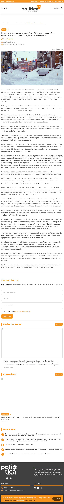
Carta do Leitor (49, 1)
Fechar (57, 498)
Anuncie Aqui (59, 1)
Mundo (4, 29)
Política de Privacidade (22, 311)
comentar (7, 316)
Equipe (42, 1)
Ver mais (58, 324)
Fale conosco (34, 1)
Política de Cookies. (29, 500)
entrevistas (5, 414)
